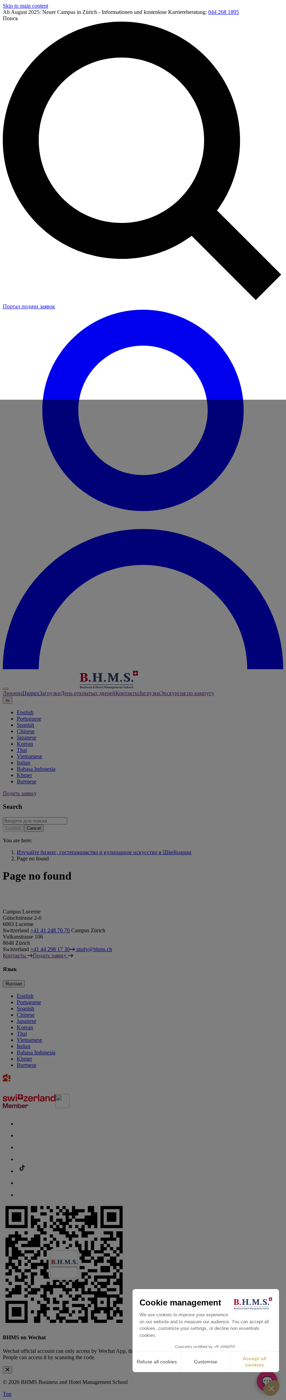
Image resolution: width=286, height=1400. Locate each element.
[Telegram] (22, 1183)
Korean (25, 744)
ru (7, 700)
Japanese (26, 737)
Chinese (26, 731)
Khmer (24, 775)
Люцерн (12, 693)
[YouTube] (22, 1159)
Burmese (26, 781)
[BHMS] (75, 687)
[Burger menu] (5, 689)
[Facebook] (22, 1124)
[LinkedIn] (22, 1147)
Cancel (34, 828)
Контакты (127, 693)
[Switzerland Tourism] (29, 1106)
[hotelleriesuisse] (39, 1091)
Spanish (25, 725)
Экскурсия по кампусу (187, 693)
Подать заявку (20, 793)
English (25, 712)
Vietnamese (29, 756)
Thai (22, 750)
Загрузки (50, 693)
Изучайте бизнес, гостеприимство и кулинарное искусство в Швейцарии (104, 852)
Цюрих (30, 693)
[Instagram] (22, 1135)
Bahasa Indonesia (36, 769)
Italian (23, 763)
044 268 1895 (223, 12)
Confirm (13, 828)
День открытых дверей (88, 693)
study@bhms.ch (93, 949)
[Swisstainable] (62, 1106)
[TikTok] (22, 1171)
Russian (14, 983)
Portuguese (29, 719)
